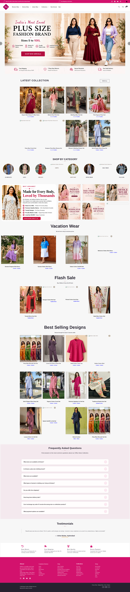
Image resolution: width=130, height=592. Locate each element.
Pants (96, 576)
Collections (44, 7)
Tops (96, 575)
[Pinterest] (120, 1)
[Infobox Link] (65, 43)
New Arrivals (54, 7)
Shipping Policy (60, 572)
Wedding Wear (79, 572)
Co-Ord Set (97, 567)
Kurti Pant (97, 569)
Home (40, 566)
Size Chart (41, 575)
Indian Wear (35, 7)
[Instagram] (112, 1)
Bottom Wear (25, 7)
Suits (96, 571)
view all (104, 81)
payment (95, 552)
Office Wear (78, 568)
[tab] (65, 462)
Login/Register (42, 573)
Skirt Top (97, 573)
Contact (40, 572)
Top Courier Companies (62, 573)
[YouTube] (117, 1)
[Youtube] (27, 578)
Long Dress (97, 572)
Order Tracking (60, 566)
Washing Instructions (61, 575)
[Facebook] (114, 1)
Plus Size (78, 566)
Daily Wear (78, 571)
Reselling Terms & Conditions (63, 569)
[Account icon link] (126, 1)
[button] (20, 7)
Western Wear (15, 7)
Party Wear (78, 569)
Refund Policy (60, 567)
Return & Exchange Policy (62, 571)
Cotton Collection (79, 574)
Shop (40, 571)
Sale (59, 7)
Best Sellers (78, 575)
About (40, 567)
